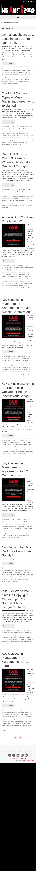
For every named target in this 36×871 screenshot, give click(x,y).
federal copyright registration (25, 444)
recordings (4, 287)
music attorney (22, 133)
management (14, 363)
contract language (17, 70)
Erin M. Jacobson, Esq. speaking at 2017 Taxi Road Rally (18, 38)
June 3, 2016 (21, 356)
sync (9, 144)
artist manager (7, 712)
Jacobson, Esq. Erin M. (9, 68)
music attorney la (10, 77)
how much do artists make (19, 574)
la (10, 577)
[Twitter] (23, 1)
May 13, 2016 (21, 440)
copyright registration (26, 442)
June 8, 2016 (21, 265)
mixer (23, 276)
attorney (6, 70)
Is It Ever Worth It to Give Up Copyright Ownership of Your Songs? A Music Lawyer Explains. (15, 599)
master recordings (12, 276)
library (8, 133)
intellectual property (21, 635)
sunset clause (9, 374)
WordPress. (31, 760)
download (16, 570)
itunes (8, 577)
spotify (23, 579)
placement (17, 140)
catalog (5, 632)
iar (26, 574)
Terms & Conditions (14, 759)
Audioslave (14, 267)
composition (10, 570)
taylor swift (14, 581)
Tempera (25, 760)
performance (10, 285)
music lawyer (7, 137)
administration (7, 129)
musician (29, 283)
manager (30, 528)
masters (19, 276)
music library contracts (11, 81)
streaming (27, 579)
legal (13, 74)
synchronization (19, 144)
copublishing (19, 129)
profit (22, 140)
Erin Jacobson (26, 129)
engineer (16, 270)
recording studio (23, 285)
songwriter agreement (12, 83)
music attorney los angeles (22, 77)
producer (4, 203)
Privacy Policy (24, 759)
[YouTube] (28, 1)
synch (12, 144)
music (17, 133)
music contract (10, 281)
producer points (21, 203)
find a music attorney (23, 360)
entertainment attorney (25, 570)
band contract (16, 191)
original (13, 140)
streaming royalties (6, 581)
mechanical (25, 577)
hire (8, 272)
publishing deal (28, 641)
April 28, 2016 (21, 568)
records (10, 287)
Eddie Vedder (10, 270)
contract (10, 70)
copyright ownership (24, 632)
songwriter (4, 142)
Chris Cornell (20, 267)
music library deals (22, 81)
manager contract (17, 723)
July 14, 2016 (21, 189)
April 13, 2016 (21, 630)
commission (16, 358)
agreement (6, 522)
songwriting (5, 144)
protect (26, 140)
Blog (31, 68)
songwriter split (23, 142)
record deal (5, 644)
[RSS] (33, 1)
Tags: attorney (25, 374)
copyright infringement (14, 442)
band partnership (24, 191)
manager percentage (7, 365)
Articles (5, 358)
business (10, 358)
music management (20, 371)
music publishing (6, 140)
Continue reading (8, 63)
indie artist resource (7, 74)
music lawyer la (9, 79)
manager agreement (7, 723)
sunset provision (17, 374)
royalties (30, 140)
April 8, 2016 (21, 710)
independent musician (21, 72)
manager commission (23, 363)
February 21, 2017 (22, 126)
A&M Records (7, 267)
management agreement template (10, 721)
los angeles (26, 196)
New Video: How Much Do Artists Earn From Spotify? (18, 551)
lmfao (30, 446)
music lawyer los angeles (20, 79)
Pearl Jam (4, 285)
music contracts (28, 367)
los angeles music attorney (22, 74)
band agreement (8, 191)
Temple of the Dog (27, 287)
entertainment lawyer (7, 572)
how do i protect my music (8, 446)
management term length (25, 721)
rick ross (25, 453)
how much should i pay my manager (19, 524)
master (23, 274)
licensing (12, 133)
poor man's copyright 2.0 (16, 453)
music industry (18, 281)
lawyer (30, 360)
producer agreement (12, 203)
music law (24, 281)
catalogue (10, 632)
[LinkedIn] (31, 1)
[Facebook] (26, 1)
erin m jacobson (11, 72)
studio (21, 287)
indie (29, 72)
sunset (3, 374)
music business (25, 135)
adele (5, 570)
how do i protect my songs (21, 446)
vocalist (4, 290)
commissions (23, 358)
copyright (24, 70)
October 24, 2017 (22, 68)
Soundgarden (15, 287)
